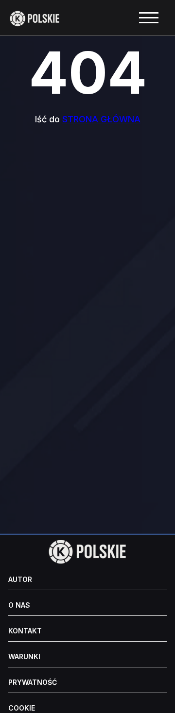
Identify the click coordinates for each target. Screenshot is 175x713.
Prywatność (32, 682)
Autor (20, 579)
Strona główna (101, 119)
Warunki (24, 657)
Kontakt (25, 631)
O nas (19, 605)
